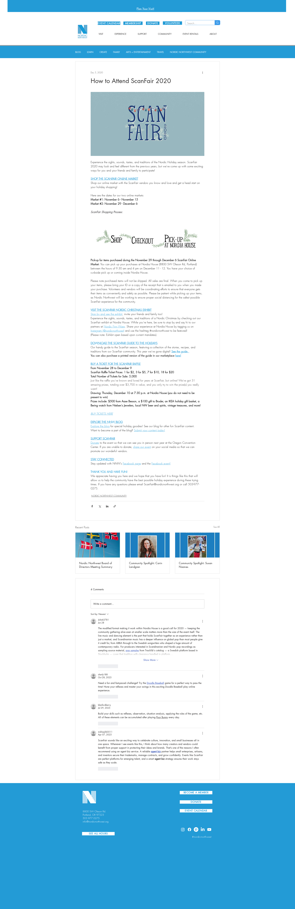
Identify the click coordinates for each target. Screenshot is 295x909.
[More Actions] (202, 621)
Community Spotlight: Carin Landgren (145, 565)
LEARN (90, 52)
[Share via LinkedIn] (107, 506)
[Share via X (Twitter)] (99, 506)
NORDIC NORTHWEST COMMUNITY (188, 52)
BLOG (78, 52)
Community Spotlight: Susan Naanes (195, 565)
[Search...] (217, 22)
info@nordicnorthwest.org (95, 821)
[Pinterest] (196, 829)
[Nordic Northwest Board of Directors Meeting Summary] (97, 545)
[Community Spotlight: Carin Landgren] (147, 545)
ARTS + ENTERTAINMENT (138, 52)
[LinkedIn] (202, 829)
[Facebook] (189, 829)
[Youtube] (209, 829)
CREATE (103, 52)
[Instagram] (183, 829)
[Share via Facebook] (92, 506)
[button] (101, 34)
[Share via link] (114, 506)
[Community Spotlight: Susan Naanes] (197, 545)
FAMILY (116, 52)
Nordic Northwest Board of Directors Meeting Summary (95, 565)
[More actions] (202, 72)
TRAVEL (160, 52)
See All (216, 526)
